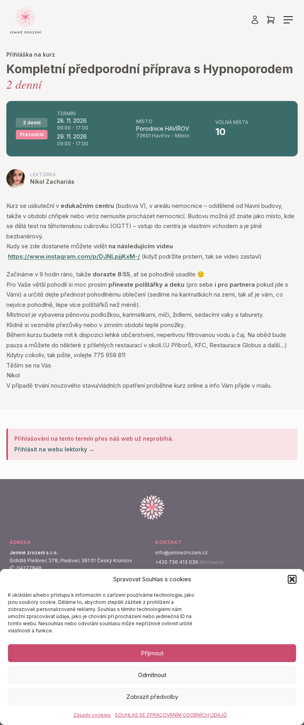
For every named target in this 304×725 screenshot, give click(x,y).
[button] (292, 579)
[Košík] (271, 20)
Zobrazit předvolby (152, 696)
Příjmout (152, 653)
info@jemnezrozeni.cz (181, 553)
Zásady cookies (92, 715)
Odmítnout (152, 675)
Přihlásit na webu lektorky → (54, 449)
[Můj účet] (255, 20)
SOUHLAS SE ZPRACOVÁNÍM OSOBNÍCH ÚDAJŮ (171, 715)
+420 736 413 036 (176, 562)
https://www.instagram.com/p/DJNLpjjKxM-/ (74, 256)
